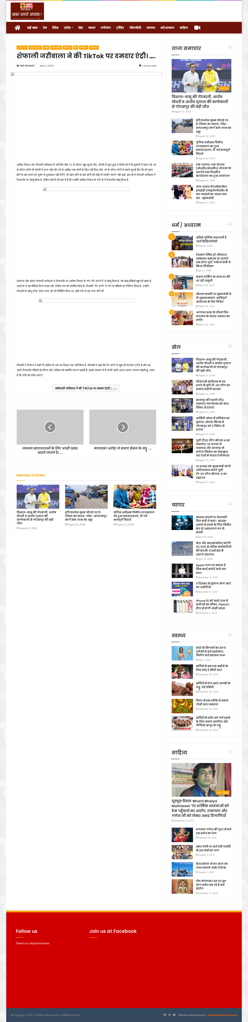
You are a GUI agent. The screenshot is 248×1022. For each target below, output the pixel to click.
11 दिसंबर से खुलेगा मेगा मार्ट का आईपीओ (213, 585)
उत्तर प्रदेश (56, 47)
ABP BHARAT (27, 65)
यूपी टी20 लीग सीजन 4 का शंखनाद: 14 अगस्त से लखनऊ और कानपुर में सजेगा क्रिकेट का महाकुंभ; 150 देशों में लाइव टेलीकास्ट (213, 447)
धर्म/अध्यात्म (167, 28)
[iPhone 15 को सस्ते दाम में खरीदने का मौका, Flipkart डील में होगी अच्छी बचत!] (182, 606)
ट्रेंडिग (120, 28)
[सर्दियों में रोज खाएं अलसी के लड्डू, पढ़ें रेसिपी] (182, 689)
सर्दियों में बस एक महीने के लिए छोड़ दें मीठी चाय (212, 668)
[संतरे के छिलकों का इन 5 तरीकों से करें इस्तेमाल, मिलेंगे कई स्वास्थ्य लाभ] (182, 653)
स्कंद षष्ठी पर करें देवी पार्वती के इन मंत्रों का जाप (213, 848)
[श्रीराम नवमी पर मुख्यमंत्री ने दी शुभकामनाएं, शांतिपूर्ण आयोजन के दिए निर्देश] (182, 299)
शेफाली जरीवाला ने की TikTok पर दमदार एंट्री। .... (87, 388)
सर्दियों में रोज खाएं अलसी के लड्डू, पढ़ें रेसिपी (213, 685)
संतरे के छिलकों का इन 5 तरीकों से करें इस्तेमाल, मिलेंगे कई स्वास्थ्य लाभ (211, 651)
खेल (80, 28)
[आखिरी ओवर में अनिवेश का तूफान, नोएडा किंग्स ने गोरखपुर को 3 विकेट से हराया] (182, 423)
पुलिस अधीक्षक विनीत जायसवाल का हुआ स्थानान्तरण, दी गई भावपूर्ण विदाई (134, 516)
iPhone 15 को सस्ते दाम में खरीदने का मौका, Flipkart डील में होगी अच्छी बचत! (212, 604)
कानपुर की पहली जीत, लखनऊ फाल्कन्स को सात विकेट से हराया (212, 403)
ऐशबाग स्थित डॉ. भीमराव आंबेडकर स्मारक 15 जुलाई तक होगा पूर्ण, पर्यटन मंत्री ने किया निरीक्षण (213, 260)
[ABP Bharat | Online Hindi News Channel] (27, 11)
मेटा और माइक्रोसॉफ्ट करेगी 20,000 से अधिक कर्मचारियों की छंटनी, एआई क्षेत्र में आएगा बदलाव (213, 548)
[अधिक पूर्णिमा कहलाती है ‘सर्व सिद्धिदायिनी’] (182, 243)
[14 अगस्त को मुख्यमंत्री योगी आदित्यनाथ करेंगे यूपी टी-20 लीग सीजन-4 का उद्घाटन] (182, 472)
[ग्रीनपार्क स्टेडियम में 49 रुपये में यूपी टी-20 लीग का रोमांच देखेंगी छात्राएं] (182, 387)
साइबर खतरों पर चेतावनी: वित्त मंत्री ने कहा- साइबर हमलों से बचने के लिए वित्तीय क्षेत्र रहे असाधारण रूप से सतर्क (213, 524)
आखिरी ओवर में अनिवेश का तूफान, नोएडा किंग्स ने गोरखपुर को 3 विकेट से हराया (213, 424)
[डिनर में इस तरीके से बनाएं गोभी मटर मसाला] (182, 706)
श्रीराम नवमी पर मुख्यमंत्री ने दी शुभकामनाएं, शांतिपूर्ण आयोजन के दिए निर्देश (213, 297)
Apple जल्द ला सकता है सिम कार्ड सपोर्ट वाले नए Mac (211, 569)
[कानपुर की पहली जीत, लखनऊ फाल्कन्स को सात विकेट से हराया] (182, 405)
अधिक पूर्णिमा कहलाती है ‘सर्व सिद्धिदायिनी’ (211, 239)
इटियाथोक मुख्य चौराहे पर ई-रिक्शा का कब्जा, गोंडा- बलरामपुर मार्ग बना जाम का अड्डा (86, 516)
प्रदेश (67, 28)
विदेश (55, 28)
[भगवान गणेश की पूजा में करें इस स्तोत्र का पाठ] (182, 835)
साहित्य (184, 28)
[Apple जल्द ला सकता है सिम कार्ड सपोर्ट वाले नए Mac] (182, 570)
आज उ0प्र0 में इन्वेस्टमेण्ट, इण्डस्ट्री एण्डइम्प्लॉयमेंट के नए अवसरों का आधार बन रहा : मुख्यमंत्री (212, 192)
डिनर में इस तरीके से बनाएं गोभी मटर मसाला (212, 702)
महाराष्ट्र (94, 47)
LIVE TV (22, 47)
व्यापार (91, 28)
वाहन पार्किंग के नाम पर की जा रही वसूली (213, 279)
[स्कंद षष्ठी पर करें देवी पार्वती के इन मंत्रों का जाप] (182, 852)
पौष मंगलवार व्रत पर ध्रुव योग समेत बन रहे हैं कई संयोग (211, 884)
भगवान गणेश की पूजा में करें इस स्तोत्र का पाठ (213, 831)
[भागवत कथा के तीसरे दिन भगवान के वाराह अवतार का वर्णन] (182, 318)
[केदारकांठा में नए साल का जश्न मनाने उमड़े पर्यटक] (182, 869)
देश (45, 28)
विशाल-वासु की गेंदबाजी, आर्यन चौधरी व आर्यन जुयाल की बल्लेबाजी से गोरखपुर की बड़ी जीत (36, 517)
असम (46, 47)
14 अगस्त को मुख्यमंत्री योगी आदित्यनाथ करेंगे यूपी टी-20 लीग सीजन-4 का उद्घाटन (213, 472)
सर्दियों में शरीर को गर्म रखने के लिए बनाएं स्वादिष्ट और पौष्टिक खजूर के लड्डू (213, 721)
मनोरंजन (106, 28)
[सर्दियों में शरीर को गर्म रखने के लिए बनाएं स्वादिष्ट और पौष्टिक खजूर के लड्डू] (182, 723)
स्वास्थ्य (150, 28)
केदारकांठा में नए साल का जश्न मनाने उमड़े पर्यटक (212, 866)
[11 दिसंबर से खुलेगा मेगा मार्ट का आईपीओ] (182, 589)
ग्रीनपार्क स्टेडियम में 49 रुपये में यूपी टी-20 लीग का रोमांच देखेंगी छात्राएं (213, 385)
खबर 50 (67, 47)
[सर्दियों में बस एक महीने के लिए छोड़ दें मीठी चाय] (182, 671)
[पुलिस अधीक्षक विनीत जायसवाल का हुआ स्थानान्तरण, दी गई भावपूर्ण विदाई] (135, 497)
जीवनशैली (135, 28)
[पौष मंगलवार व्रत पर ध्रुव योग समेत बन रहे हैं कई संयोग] (182, 886)
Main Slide (35, 47)
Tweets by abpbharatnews (33, 943)
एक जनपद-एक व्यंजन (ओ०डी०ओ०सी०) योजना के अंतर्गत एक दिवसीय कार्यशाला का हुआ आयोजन (213, 170)
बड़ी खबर (32, 28)
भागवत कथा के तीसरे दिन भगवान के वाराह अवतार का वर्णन (213, 316)
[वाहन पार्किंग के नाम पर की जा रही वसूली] (182, 282)
